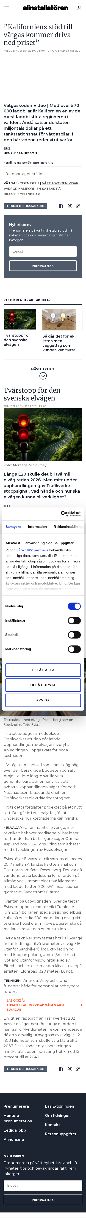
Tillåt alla (43, 670)
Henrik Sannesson (20, 153)
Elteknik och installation (25, 206)
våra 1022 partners (32, 550)
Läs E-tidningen (59, 1106)
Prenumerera (16, 1106)
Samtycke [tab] (13, 527)
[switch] (74, 620)
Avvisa (43, 700)
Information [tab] (37, 527)
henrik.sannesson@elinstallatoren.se (28, 162)
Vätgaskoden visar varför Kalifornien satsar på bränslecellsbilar (41, 188)
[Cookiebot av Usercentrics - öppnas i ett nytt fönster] (61, 514)
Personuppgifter (61, 1134)
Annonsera (14, 1139)
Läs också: (35, 1005)
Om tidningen (58, 1115)
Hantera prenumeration (18, 1118)
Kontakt (52, 1125)
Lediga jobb (15, 1130)
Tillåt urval (43, 685)
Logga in (79, 8)
